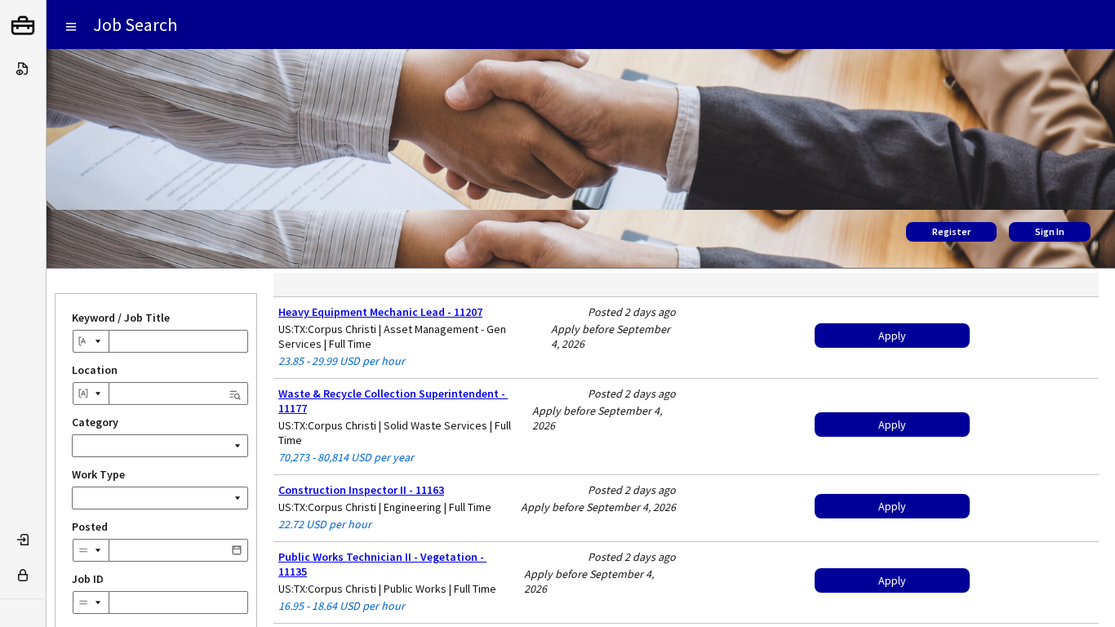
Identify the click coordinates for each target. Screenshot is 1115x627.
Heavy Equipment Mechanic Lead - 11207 (380, 312)
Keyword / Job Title (121, 317)
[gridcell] (479, 338)
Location (160, 369)
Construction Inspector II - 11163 (361, 489)
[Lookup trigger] (235, 392)
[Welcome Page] (23, 26)
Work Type (98, 474)
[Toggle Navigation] (71, 26)
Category (95, 422)
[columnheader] (479, 285)
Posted (158, 526)
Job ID (88, 578)
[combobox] (91, 341)
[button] (237, 551)
